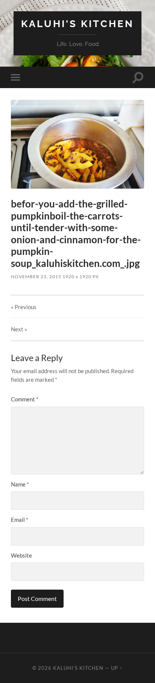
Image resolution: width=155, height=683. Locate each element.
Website (21, 555)
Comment (24, 399)
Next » (19, 329)
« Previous (23, 306)
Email (19, 519)
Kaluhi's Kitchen (77, 23)
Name (20, 484)
